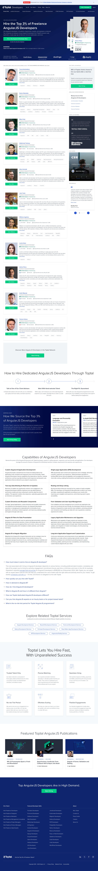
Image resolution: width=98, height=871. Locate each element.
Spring (51, 309)
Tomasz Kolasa (23, 319)
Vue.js (40, 209)
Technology (19, 759)
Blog (43, 7)
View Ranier (11, 108)
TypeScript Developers (38, 11)
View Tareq (11, 84)
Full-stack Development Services (46, 629)
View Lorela (11, 258)
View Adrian (11, 282)
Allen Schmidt (23, 169)
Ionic (41, 233)
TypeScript (37, 111)
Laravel (42, 135)
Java (37, 135)
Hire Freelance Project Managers (12, 822)
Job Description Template (77, 101)
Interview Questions (75, 103)
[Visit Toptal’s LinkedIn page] (80, 856)
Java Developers (91, 11)
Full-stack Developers (80, 11)
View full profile (11, 75)
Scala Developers (54, 839)
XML (32, 135)
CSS (35, 209)
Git (32, 235)
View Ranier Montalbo (83, 27)
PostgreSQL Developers (56, 825)
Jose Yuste (22, 193)
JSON (39, 161)
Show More (22, 82)
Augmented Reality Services (59, 633)
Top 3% (27, 7)
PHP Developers (69, 11)
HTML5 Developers (60, 11)
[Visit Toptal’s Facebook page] (88, 856)
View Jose (11, 208)
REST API (50, 161)
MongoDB (42, 85)
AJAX (44, 161)
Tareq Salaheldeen (24, 69)
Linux (31, 337)
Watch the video (80, 171)
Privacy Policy (51, 864)
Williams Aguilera (24, 217)
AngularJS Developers (33, 831)
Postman (33, 161)
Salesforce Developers (55, 836)
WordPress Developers (56, 845)
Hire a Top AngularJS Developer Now (17, 39)
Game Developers (32, 839)
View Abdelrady (11, 158)
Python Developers (55, 828)
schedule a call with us (18, 574)
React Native (22, 111)
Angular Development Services (25, 625)
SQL (47, 135)
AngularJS (22, 85)
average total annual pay (28, 570)
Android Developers (32, 828)
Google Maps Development (38, 109)
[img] (83, 43)
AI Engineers (30, 825)
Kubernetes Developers (56, 813)
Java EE (39, 309)
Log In (94, 7)
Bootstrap (40, 285)
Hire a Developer (85, 7)
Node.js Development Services (23, 629)
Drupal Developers (32, 836)
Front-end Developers (33, 813)
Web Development (47, 159)
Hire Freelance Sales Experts (10, 828)
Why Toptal (76, 810)
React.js (48, 109)
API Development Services (38, 633)
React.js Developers (55, 831)
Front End (51, 111)
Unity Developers (54, 842)
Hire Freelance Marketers (10, 816)
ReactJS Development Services (48, 625)
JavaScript (30, 111)
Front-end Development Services (72, 625)
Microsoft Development (58, 159)
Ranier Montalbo (79, 41)
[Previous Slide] (75, 213)
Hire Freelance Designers (10, 813)
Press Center (76, 816)
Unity (54, 109)
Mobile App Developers (33, 822)
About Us (48, 7)
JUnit (21, 311)
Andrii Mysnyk (23, 293)
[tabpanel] (82, 198)
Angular (34, 283)
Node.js (28, 85)
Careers (75, 819)
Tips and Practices (75, 109)
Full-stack (44, 111)
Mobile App (35, 233)
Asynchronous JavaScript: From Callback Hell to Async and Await (48, 762)
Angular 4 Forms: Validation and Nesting (78, 762)
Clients (39, 7)
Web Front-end (80, 759)
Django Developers (32, 834)
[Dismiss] (93, 2)
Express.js (35, 85)
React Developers (49, 11)
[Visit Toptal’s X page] (84, 856)
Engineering (10, 759)
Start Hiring (35, 355)
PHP (28, 135)
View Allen (11, 184)
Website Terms (58, 864)
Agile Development (49, 233)
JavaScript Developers (15, 11)
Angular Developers (26, 11)
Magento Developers (55, 816)
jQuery (45, 209)
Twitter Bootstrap (39, 235)
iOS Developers (31, 845)
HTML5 (32, 159)
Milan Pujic (22, 119)
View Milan (11, 134)
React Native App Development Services (72, 629)
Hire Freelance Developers (10, 810)
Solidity (52, 285)
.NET (28, 161)
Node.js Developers (55, 819)
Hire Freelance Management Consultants (14, 819)
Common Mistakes (75, 106)
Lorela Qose (22, 243)
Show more (73, 202)
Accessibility (66, 864)
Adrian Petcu (22, 267)
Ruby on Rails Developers (56, 834)
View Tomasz (11, 334)
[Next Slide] (88, 213)
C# (58, 109)
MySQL (27, 235)
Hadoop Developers (32, 842)
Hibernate (45, 309)
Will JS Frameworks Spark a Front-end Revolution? (18, 762)
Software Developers (32, 816)
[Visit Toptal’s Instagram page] (93, 856)
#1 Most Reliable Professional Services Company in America (57, 2)
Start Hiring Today (12, 439)
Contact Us (76, 813)
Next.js (46, 285)
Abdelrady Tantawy (24, 143)
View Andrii (11, 308)
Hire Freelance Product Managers (12, 825)
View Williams (11, 232)
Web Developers (31, 819)
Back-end (48, 759)
